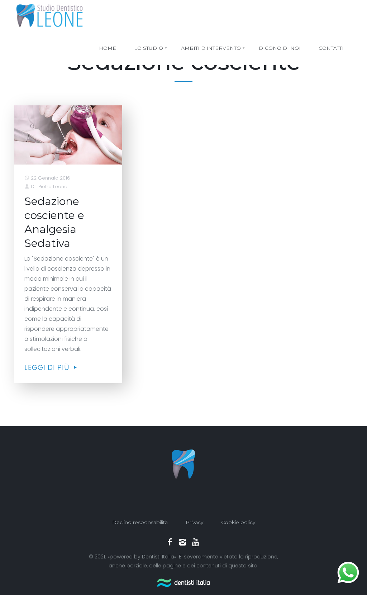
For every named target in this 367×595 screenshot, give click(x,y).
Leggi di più (48, 367)
